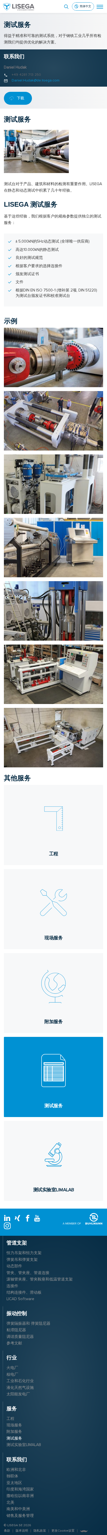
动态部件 (14, 1266)
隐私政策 (40, 1531)
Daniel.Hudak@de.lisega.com (35, 80)
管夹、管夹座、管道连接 (27, 1272)
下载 (20, 98)
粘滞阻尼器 (16, 1330)
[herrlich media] (84, 1531)
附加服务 (14, 1431)
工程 (10, 1418)
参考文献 (14, 1343)
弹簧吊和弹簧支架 (22, 1259)
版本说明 (22, 1531)
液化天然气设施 (20, 1387)
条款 (7, 1531)
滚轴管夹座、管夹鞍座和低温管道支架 (39, 1279)
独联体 (12, 1476)
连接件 (12, 1286)
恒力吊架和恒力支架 (24, 1253)
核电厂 (12, 1374)
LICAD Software (20, 1299)
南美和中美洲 (18, 1509)
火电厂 (12, 1367)
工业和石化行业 (20, 1381)
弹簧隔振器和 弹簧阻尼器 (28, 1323)
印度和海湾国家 (20, 1489)
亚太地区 (14, 1482)
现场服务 (14, 1425)
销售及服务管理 (20, 1515)
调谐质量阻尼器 (20, 1336)
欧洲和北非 (16, 1469)
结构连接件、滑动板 (24, 1292)
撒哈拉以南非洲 (20, 1495)
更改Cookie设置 (63, 1531)
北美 (10, 1502)
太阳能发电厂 (18, 1394)
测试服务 (14, 1438)
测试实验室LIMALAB (23, 1444)
